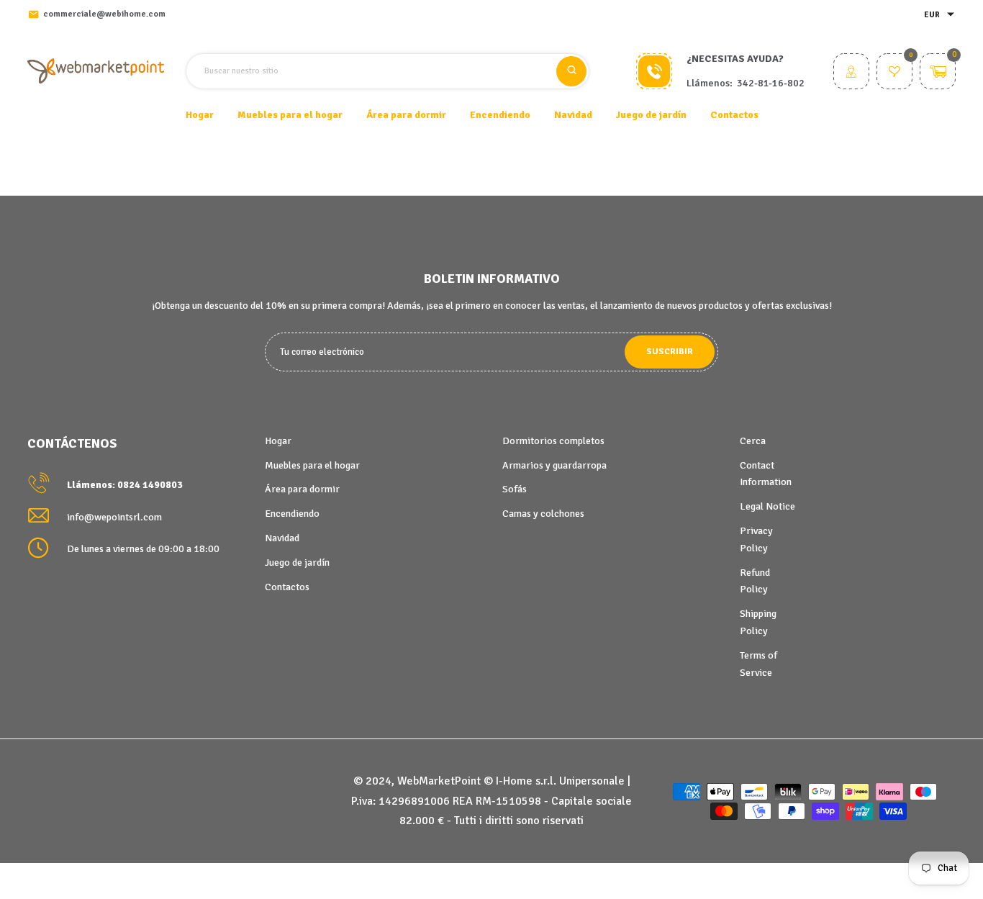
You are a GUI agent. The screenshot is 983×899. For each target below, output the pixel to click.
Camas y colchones (543, 513)
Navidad (282, 538)
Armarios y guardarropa (554, 465)
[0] (894, 73)
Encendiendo (292, 513)
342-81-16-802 (771, 83)
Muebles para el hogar (312, 465)
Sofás (514, 489)
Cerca (753, 441)
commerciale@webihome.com (104, 14)
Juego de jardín (297, 562)
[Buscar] (571, 71)
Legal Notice (767, 506)
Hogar (200, 115)
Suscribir (669, 351)
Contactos (734, 115)
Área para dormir (302, 489)
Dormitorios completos (553, 441)
